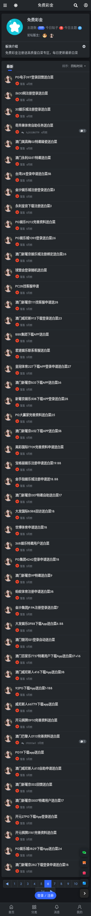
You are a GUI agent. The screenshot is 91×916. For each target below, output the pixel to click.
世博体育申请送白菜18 (31, 527)
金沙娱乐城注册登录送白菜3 (35, 190)
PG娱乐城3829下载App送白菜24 (38, 848)
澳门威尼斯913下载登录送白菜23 (38, 318)
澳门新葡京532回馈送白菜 (33, 784)
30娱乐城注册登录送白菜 (32, 109)
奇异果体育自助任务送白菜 (34, 125)
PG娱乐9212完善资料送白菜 (35, 222)
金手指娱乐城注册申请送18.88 (36, 479)
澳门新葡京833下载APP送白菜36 (38, 382)
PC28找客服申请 (27, 286)
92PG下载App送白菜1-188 (33, 688)
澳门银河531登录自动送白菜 (35, 639)
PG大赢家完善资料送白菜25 (35, 415)
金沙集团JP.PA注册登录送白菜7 (36, 607)
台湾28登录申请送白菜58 (33, 174)
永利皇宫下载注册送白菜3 (33, 206)
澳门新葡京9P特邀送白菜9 (33, 575)
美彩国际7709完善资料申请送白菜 (39, 447)
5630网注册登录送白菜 (31, 93)
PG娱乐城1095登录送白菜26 (35, 238)
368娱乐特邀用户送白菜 (32, 543)
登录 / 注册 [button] (45, 895)
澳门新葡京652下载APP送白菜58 (38, 431)
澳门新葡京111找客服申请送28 (36, 302)
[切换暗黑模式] (16, 5)
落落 (22, 84)
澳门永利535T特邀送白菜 (33, 157)
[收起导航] (84, 893)
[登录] (86, 5)
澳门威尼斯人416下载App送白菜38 (40, 672)
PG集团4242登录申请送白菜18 (37, 559)
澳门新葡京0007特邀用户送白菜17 (39, 800)
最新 (10, 66)
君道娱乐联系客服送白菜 (32, 350)
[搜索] (75, 5)
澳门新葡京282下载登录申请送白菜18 (42, 864)
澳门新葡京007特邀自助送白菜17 (38, 495)
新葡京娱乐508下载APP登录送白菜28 (41, 399)
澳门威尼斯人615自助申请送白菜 (38, 768)
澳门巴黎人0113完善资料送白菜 (37, 736)
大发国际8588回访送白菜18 (35, 511)
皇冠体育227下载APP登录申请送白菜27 (43, 366)
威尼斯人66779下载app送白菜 (36, 704)
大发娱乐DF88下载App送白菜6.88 (39, 623)
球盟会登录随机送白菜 (31, 270)
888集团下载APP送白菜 (32, 334)
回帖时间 (77, 66)
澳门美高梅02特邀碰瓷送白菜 (36, 141)
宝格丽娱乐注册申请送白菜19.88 (38, 463)
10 (75, 883)
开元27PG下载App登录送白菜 (36, 816)
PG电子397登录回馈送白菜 (34, 77)
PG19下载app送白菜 (29, 752)
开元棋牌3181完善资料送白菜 (36, 832)
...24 (41, 891)
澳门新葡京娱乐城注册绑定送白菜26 (40, 254)
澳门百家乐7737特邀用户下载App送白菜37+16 (48, 656)
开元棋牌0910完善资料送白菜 (36, 720)
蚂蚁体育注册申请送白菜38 (34, 591)
